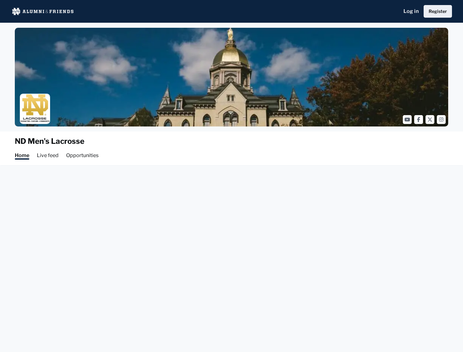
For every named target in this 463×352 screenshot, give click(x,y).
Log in (411, 11)
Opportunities (82, 155)
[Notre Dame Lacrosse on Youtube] (407, 119)
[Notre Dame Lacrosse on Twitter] (430, 119)
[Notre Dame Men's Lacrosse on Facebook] (418, 119)
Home (22, 155)
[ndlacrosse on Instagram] (441, 119)
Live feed (48, 155)
